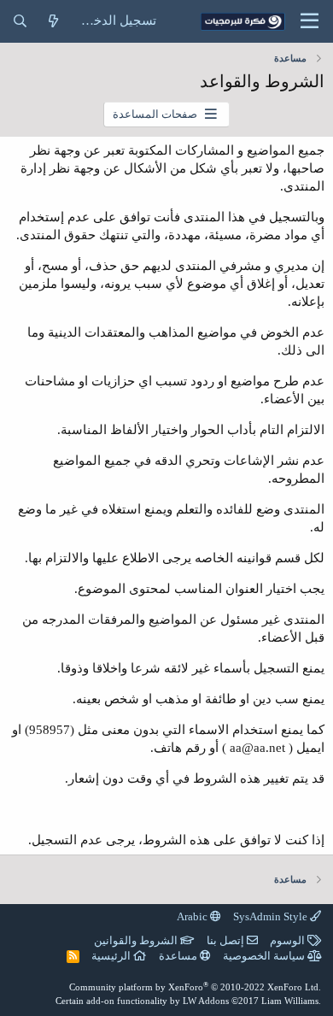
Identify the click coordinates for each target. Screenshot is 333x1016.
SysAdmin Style (271, 916)
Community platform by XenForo (195, 987)
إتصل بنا (227, 940)
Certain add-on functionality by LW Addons (188, 1000)
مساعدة (179, 955)
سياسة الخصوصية (265, 955)
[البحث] (20, 21)
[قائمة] (309, 21)
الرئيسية (112, 955)
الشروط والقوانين (137, 940)
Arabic (193, 916)
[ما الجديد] (53, 21)
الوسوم (288, 940)
